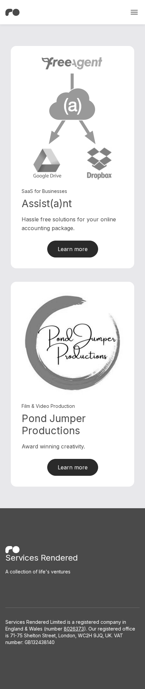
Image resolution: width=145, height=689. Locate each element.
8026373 (74, 629)
